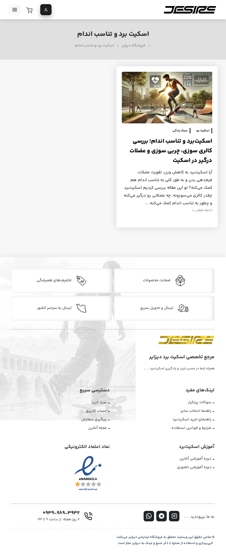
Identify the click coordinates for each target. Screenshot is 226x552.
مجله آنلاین (97, 428)
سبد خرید (99, 402)
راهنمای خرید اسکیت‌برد (192, 419)
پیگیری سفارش (94, 419)
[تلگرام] (161, 516)
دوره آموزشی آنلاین (195, 459)
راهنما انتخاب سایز (196, 411)
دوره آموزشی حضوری (194, 467)
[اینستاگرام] (174, 516)
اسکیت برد (202, 130)
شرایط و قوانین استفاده (191, 428)
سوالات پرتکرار (199, 402)
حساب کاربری (96, 411)
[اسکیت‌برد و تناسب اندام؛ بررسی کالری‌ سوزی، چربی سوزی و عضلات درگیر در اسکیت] (167, 97)
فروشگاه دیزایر (133, 45)
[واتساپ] (149, 516)
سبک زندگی (180, 130)
